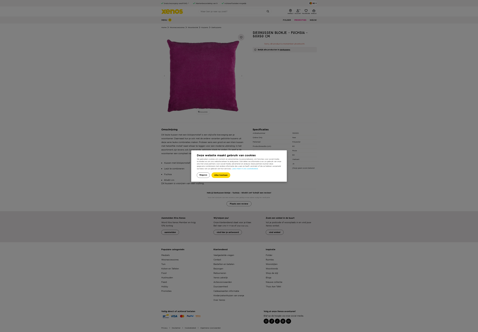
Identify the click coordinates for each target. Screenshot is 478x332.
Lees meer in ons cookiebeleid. (245, 168)
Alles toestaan (221, 175)
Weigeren (203, 175)
